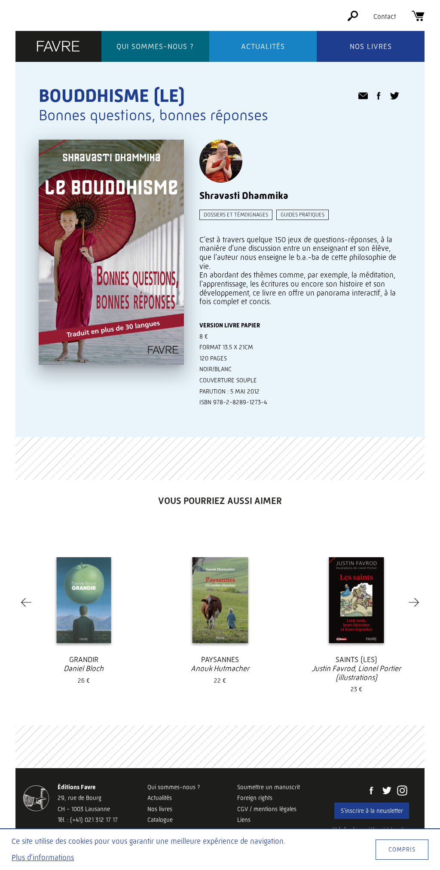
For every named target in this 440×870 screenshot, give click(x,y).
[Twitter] (387, 791)
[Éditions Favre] (58, 47)
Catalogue (160, 819)
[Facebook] (371, 791)
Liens (244, 819)
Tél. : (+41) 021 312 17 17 (88, 819)
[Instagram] (402, 791)
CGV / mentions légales (266, 809)
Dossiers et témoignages (236, 214)
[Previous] (26, 602)
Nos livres (371, 46)
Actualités (263, 46)
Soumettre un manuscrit (268, 787)
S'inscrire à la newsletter (372, 810)
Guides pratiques (302, 214)
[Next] (414, 602)
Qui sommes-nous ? (155, 46)
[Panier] (418, 19)
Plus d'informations (43, 857)
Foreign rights (254, 797)
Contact (384, 16)
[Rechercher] (353, 19)
